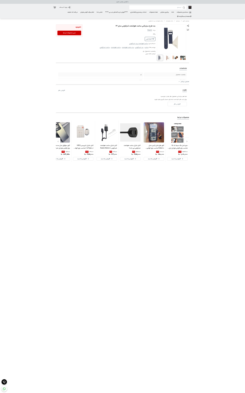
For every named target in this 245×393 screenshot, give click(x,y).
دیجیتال (178, 21)
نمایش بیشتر (185, 82)
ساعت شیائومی (105, 47)
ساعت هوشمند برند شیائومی (155, 21)
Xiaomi (149, 30)
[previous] (187, 141)
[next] (58, 141)
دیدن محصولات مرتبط (69, 33)
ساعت (147, 47)
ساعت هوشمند (169, 21)
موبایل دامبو (186, 21)
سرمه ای (149, 39)
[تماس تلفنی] (4, 382)
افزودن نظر (61, 90)
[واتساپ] (4, 388)
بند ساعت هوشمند (128, 47)
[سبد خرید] (55, 7)
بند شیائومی (139, 47)
